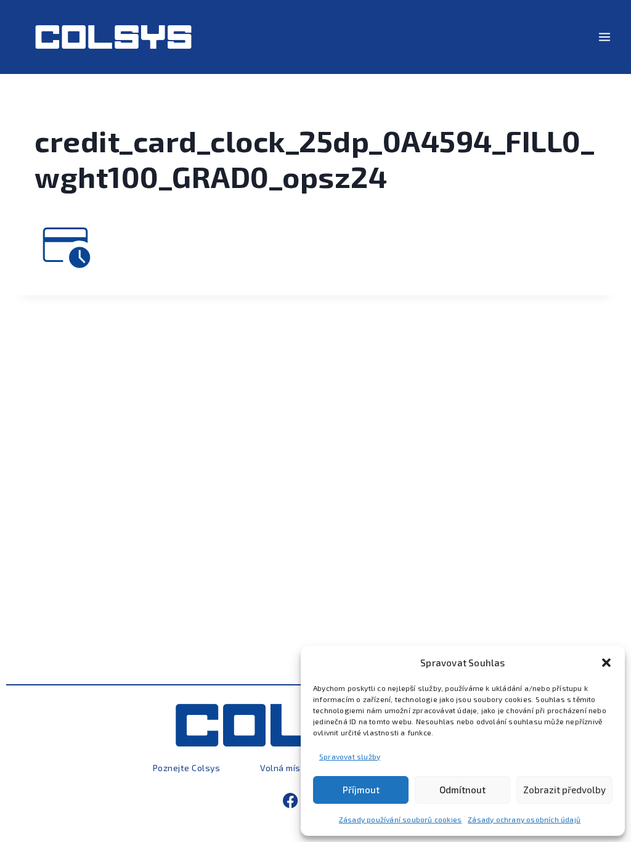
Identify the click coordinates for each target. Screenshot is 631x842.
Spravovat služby (349, 756)
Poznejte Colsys (187, 767)
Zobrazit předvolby (564, 789)
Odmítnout (462, 789)
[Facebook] (290, 800)
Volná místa (285, 767)
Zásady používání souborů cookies (400, 819)
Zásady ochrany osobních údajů (524, 819)
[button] (606, 662)
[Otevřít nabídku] (604, 37)
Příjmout (361, 789)
